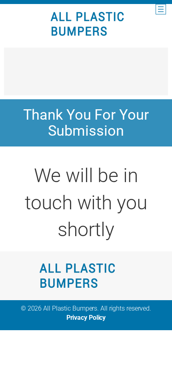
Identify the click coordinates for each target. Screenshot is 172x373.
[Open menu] (161, 9)
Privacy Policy (86, 317)
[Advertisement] (86, 75)
